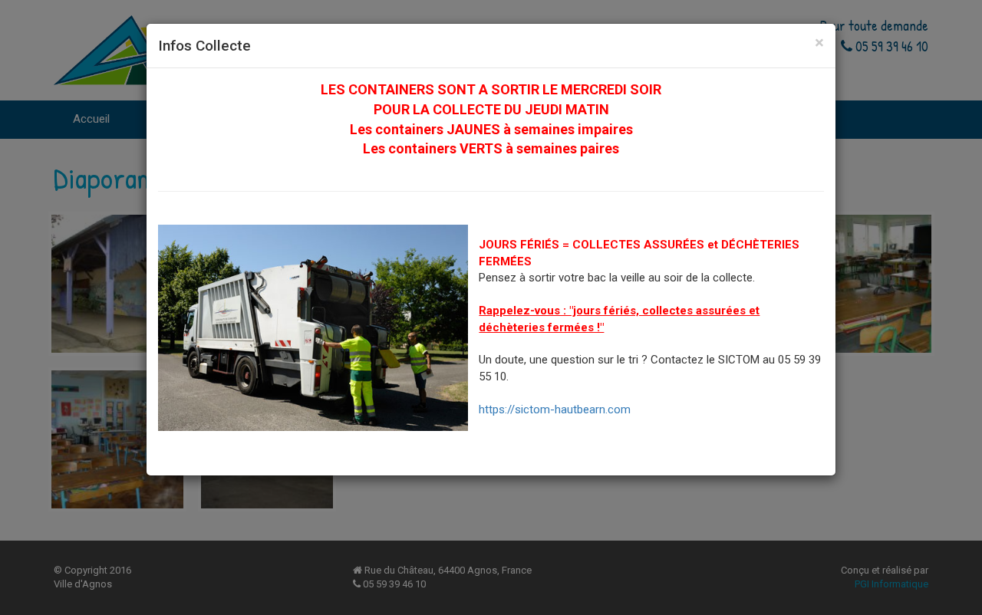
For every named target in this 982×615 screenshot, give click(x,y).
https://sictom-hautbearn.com (555, 409)
